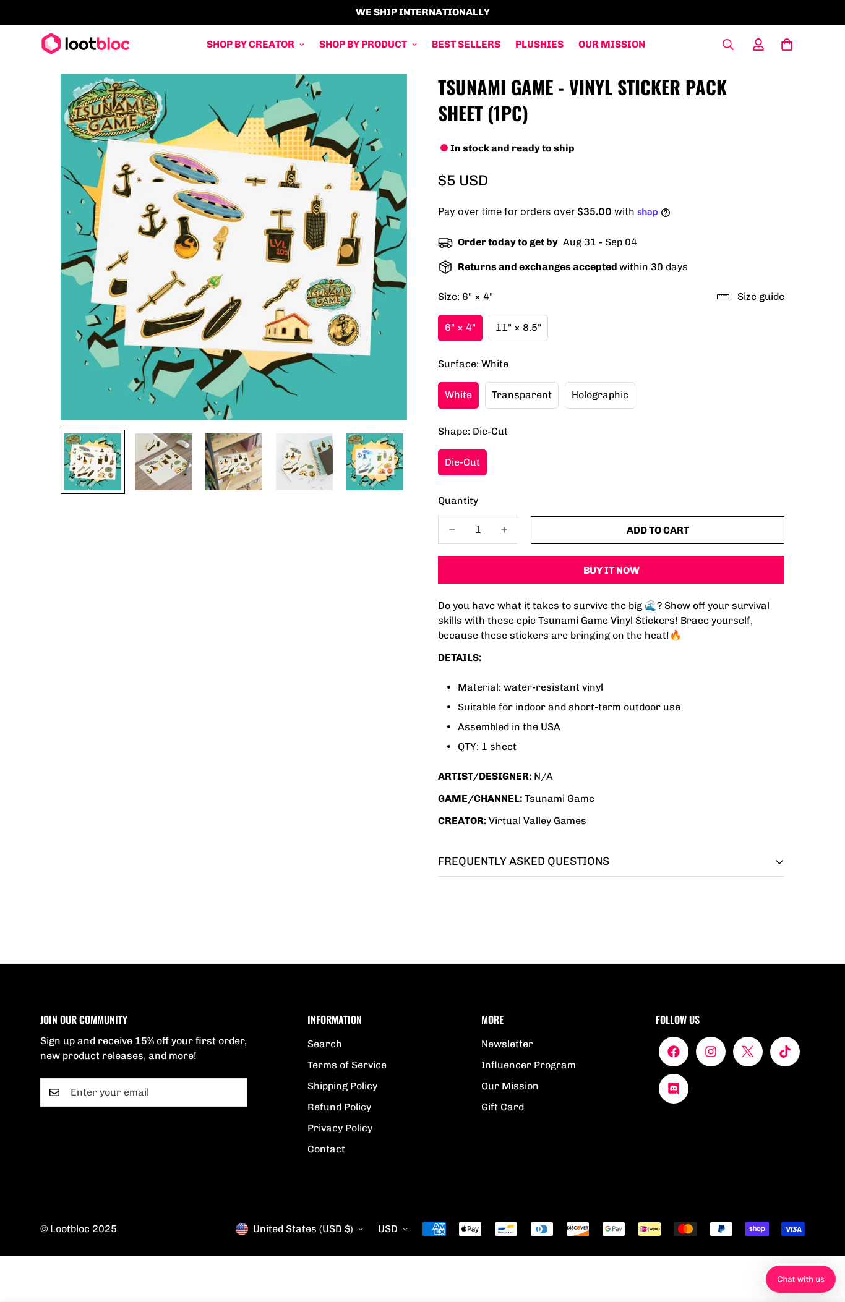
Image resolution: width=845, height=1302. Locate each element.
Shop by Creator (250, 44)
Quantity (458, 500)
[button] (787, 44)
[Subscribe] (233, 1092)
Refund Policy (339, 1107)
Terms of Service (347, 1065)
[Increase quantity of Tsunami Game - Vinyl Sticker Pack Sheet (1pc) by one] (504, 529)
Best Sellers (466, 44)
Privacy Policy (339, 1128)
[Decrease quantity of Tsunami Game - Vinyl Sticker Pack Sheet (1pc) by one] (452, 529)
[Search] (728, 44)
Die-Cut (462, 462)
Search (324, 1044)
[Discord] (673, 1089)
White (458, 395)
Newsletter (507, 1044)
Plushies (539, 44)
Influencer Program (528, 1065)
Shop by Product (363, 44)
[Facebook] (673, 1051)
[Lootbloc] (85, 44)
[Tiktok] (785, 1051)
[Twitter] (748, 1051)
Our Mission (611, 44)
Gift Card (502, 1107)
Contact (326, 1149)
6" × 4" (460, 327)
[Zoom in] (381, 100)
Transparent (522, 395)
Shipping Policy (342, 1086)
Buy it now (611, 570)
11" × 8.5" (518, 327)
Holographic (600, 395)
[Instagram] (711, 1051)
